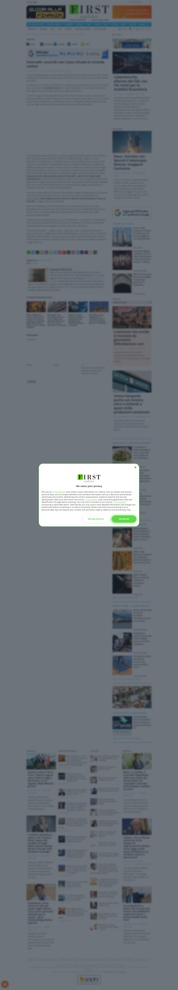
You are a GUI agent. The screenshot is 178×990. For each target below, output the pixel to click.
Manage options (96, 518)
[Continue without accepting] (135, 469)
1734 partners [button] (59, 492)
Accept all (124, 518)
